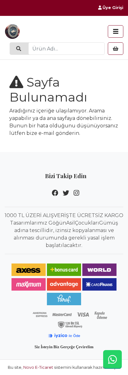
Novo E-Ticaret (38, 367)
